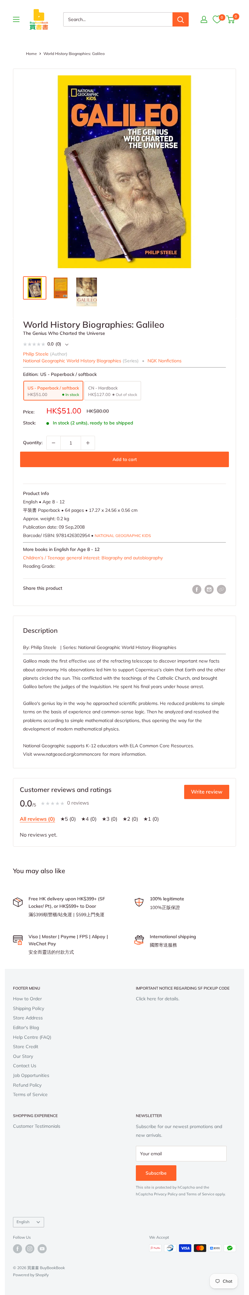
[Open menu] (16, 19)
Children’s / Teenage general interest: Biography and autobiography (93, 558)
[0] (217, 19)
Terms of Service (30, 1094)
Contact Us (24, 1066)
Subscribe (156, 1173)
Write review (206, 791)
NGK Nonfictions (165, 361)
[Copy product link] (221, 589)
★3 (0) (109, 819)
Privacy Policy (166, 1194)
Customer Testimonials (36, 1126)
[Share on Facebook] (196, 589)
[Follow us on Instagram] (29, 1248)
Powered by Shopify (31, 1274)
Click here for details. (157, 999)
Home (31, 53)
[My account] (204, 19)
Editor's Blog (26, 1027)
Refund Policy (27, 1085)
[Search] (180, 19)
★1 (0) (151, 819)
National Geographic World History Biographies (72, 361)
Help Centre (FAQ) (32, 1037)
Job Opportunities (31, 1075)
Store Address (28, 1018)
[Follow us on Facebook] (17, 1248)
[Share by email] (209, 589)
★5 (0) (68, 819)
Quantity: (32, 442)
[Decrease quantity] (53, 443)
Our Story (23, 1056)
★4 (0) (89, 819)
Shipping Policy (28, 1008)
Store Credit (25, 1046)
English (23, 1221)
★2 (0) (130, 819)
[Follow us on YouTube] (42, 1248)
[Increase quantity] (88, 443)
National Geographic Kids (123, 535)
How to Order (27, 999)
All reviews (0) (37, 819)
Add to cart (125, 459)
